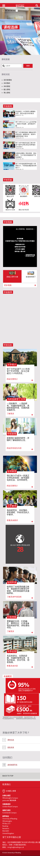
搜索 (28, 66)
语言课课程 (8, 80)
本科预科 (7, 83)
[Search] (36, 5)
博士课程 (7, 93)
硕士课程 (7, 89)
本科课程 (7, 86)
